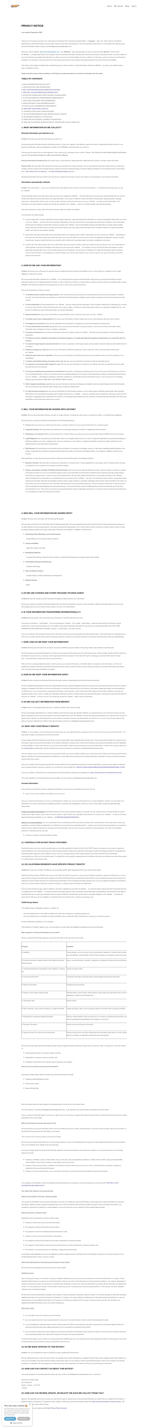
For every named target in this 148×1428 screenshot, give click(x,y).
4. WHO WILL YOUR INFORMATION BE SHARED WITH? (39, 92)
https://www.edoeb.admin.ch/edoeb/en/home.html (106, 772)
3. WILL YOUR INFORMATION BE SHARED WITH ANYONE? (40, 90)
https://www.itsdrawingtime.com (50, 52)
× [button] (30, 1404)
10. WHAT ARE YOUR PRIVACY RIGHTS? (34, 108)
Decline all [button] (24, 1418)
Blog (127, 6)
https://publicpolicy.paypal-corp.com (62, 171)
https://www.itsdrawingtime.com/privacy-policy (106, 1401)
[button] (17, 1423)
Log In (133, 6)
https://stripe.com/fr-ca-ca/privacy (36, 171)
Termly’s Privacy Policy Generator (56, 1408)
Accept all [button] (10, 1418)
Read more (18, 1415)
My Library (118, 6)
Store (109, 6)
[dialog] (17, 1414)
